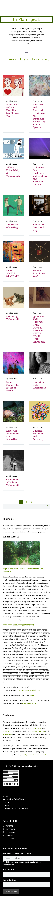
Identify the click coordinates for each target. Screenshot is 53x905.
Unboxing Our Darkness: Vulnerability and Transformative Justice (42, 176)
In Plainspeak (26, 19)
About (5, 796)
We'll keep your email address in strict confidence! (22, 863)
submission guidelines (29, 690)
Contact (6, 805)
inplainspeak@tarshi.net (34, 755)
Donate (6, 802)
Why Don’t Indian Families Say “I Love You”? (12, 110)
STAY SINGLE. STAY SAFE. (13, 273)
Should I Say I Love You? (39, 273)
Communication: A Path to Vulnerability (16, 482)
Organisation (9, 880)
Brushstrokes (38, 731)
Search (47, 506)
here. (32, 695)
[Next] (32, 502)
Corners (37, 728)
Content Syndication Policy (15, 808)
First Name (8, 869)
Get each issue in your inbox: (17, 853)
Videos (6, 731)
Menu (26, 52)
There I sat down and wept (39, 227)
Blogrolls (7, 734)
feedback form (29, 703)
